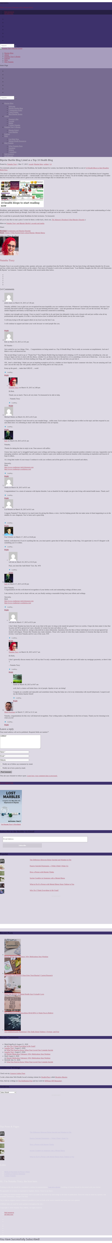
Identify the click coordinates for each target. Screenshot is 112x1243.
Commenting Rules (15, 110)
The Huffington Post (25, 1081)
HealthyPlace (45, 1077)
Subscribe (22, 845)
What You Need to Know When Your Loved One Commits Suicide (30, 1050)
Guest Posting (13, 112)
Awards (11, 121)
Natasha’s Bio (13, 119)
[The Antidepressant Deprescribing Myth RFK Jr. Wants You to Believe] (12, 1011)
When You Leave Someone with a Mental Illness (16, 7)
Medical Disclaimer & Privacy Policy (17, 1172)
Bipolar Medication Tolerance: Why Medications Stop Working (26, 957)
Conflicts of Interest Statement (14, 1174)
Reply (6, 331)
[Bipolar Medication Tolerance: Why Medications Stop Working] (12, 955)
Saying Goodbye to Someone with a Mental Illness (47, 878)
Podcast (7, 134)
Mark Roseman (9, 712)
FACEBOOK (6, 783)
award (31, 164)
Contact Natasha (14, 125)
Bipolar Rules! (14, 130)
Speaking (12, 148)
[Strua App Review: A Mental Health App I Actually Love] (12, 992)
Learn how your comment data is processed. (42, 776)
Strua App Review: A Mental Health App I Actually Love (24, 994)
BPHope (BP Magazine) (53, 1081)
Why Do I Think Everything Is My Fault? (44, 890)
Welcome (12, 106)
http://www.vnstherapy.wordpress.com (17, 469)
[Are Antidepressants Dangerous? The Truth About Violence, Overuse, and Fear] (12, 1030)
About (6, 116)
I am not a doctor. (54, 1187)
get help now (8, 14)
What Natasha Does (16, 146)
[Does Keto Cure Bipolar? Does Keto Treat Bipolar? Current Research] (12, 973)
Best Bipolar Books (15, 114)
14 (51, 164)
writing (46, 164)
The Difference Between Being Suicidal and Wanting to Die (50, 860)
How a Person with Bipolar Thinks (42, 872)
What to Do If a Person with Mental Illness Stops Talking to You (52, 884)
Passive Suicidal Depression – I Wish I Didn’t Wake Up (49, 866)
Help (6, 136)
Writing (11, 150)
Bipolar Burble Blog (16, 108)
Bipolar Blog (8, 103)
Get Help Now (14, 139)
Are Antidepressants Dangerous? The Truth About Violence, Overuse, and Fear (31, 1032)
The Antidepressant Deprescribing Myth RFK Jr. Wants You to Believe (28, 1013)
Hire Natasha (8, 62)
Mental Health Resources (17, 141)
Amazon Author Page (17, 1073)
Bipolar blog (38, 164)
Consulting (12, 152)
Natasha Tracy (12, 164)
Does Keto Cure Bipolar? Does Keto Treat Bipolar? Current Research (28, 975)
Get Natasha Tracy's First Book (11, 824)
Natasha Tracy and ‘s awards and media (25, 223)
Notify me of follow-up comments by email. (18, 764)
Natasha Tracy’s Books (12, 127)
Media (11, 123)
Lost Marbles (13, 132)
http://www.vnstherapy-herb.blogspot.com (18, 467)
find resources (9, 12)
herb (5, 441)
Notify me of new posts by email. (14, 768)
